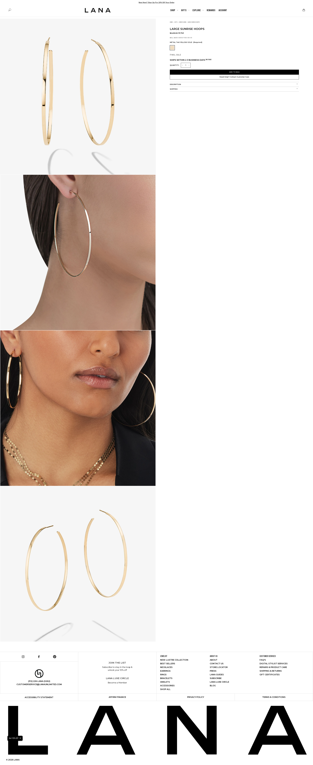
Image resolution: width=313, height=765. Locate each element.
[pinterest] (54, 656)
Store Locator (219, 667)
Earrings (165, 671)
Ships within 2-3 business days (190, 60)
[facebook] (38, 656)
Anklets (165, 682)
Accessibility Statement (39, 697)
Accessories (167, 685)
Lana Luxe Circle (117, 678)
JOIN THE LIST (117, 662)
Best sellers (167, 663)
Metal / (186, 42)
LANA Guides (217, 674)
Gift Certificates (270, 674)
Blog (213, 685)
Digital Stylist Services (274, 663)
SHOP (173, 10)
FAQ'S (263, 660)
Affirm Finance (117, 697)
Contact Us (217, 663)
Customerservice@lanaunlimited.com (39, 684)
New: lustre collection (174, 660)
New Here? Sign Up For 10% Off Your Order (156, 2)
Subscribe (216, 678)
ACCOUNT (223, 10)
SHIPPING (174, 89)
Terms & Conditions (273, 697)
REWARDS (211, 10)
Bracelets (166, 678)
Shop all (165, 689)
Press (213, 671)
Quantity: (174, 65)
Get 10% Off (13, 738)
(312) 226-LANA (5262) (39, 681)
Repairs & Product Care (273, 667)
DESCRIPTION (175, 84)
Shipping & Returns (271, 671)
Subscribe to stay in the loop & (117, 668)
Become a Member (117, 683)
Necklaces (166, 667)
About (213, 660)
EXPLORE (197, 10)
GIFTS (184, 10)
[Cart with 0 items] (303, 10)
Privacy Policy (195, 697)
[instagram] (22, 656)
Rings (163, 674)
